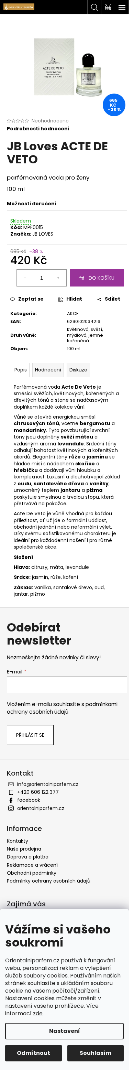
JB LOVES (42, 233)
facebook (28, 800)
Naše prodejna (24, 848)
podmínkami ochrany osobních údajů (62, 708)
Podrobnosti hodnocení (38, 129)
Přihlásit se (30, 735)
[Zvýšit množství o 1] (58, 278)
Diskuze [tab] (78, 369)
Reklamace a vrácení (32, 865)
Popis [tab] (20, 369)
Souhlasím (95, 1053)
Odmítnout (33, 1053)
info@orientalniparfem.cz (47, 784)
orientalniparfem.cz (40, 808)
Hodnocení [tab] (48, 369)
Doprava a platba (27, 856)
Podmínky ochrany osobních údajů (48, 880)
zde (38, 1013)
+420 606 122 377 (38, 792)
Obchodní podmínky (31, 872)
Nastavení (64, 1031)
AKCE (73, 313)
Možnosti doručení (31, 203)
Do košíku (101, 277)
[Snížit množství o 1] (25, 278)
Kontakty (17, 840)
